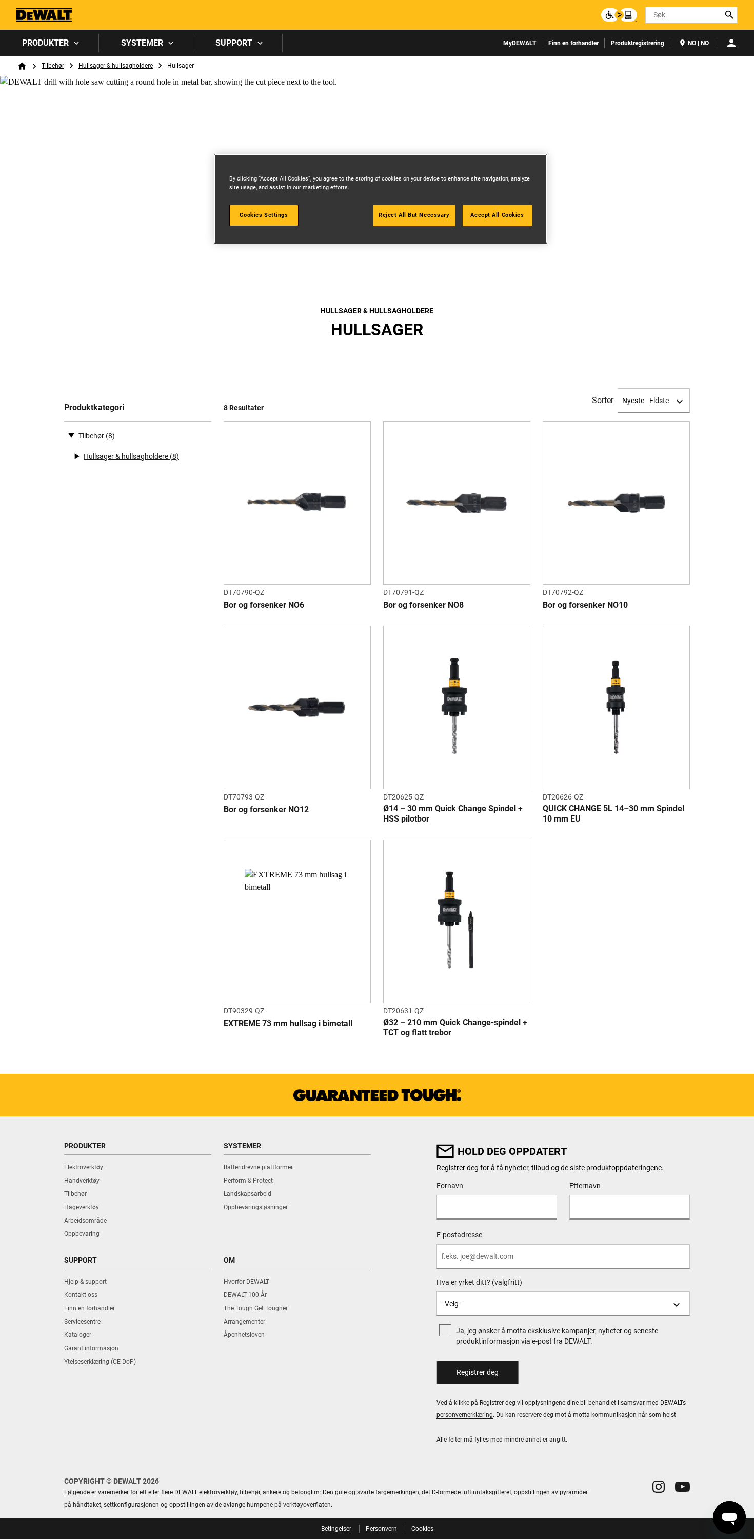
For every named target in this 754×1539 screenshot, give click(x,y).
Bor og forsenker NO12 (266, 809)
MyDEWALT (519, 43)
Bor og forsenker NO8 (423, 605)
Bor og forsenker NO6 (264, 605)
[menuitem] (49, 43)
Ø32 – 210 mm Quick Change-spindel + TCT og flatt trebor (455, 1027)
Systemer (142, 43)
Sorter (602, 400)
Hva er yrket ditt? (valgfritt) (479, 1282)
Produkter (45, 43)
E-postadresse (459, 1235)
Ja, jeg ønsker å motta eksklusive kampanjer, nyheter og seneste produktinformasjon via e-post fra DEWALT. (557, 1336)
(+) (76, 456)
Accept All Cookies (497, 214)
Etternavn (585, 1186)
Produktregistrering (637, 43)
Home (22, 66)
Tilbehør (53, 65)
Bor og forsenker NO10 (585, 605)
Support (233, 43)
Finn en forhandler (573, 43)
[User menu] (731, 43)
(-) (71, 435)
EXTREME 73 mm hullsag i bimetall (288, 1023)
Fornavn (449, 1186)
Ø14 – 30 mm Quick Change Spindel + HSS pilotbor (453, 814)
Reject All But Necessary (414, 214)
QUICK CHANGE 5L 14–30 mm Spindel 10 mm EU (613, 814)
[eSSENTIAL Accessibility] (619, 15)
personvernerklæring (464, 1414)
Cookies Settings (264, 214)
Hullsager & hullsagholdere (115, 65)
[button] (658, 1487)
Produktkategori (94, 407)
